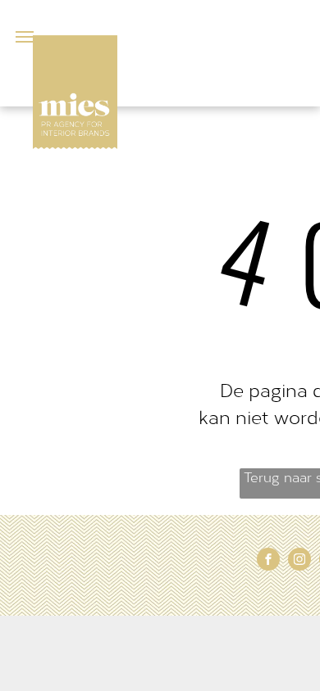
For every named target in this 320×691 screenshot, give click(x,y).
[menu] (24, 36)
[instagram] (299, 561)
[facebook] (268, 561)
